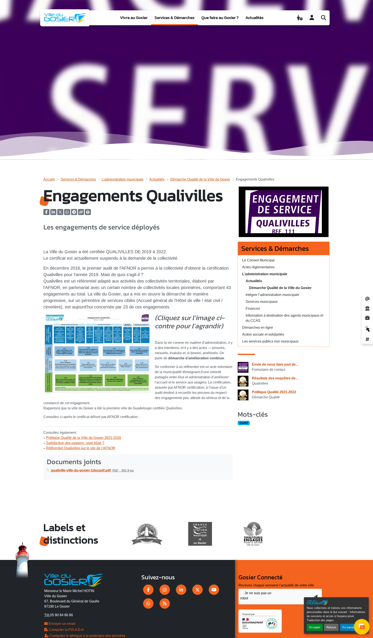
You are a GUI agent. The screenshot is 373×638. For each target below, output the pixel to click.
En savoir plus (351, 627)
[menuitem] (134, 17)
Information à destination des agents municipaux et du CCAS (284, 318)
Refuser (331, 627)
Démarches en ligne (257, 327)
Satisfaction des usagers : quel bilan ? (75, 443)
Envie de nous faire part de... (275, 364)
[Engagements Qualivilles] (284, 213)
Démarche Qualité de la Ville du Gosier (200, 179)
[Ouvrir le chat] (362, 627)
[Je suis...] (299, 17)
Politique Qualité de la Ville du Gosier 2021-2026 (83, 438)
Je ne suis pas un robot (255, 595)
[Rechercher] (324, 17)
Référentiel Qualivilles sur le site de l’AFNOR (80, 448)
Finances (253, 308)
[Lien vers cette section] (160, 335)
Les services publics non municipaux (270, 341)
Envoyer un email (61, 623)
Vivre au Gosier (134, 17)
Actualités (254, 17)
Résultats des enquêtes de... (275, 378)
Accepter (314, 627)
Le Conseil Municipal (258, 260)
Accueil (49, 179)
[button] (88, 213)
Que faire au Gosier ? (220, 17)
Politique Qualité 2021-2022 (274, 392)
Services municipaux (262, 301)
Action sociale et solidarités (263, 334)
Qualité (243, 422)
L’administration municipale (123, 179)
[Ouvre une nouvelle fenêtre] (148, 590)
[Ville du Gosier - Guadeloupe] (73, 579)
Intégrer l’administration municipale (272, 295)
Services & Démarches (174, 17)
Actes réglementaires (258, 267)
